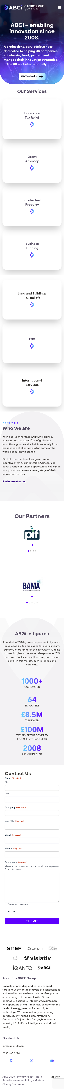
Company (15, 807)
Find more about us (14, 482)
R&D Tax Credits (29, 76)
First (7, 782)
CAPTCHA (10, 912)
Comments (16, 862)
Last (7, 794)
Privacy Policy (25, 1077)
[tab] (28, 551)
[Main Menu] (59, 7)
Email (13, 835)
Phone (13, 849)
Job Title (14, 821)
